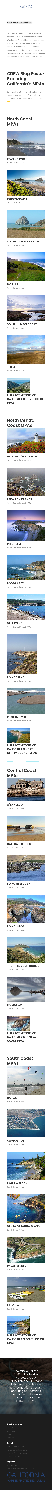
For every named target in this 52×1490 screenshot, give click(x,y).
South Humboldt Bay (22, 324)
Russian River (16, 717)
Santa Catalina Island (23, 1226)
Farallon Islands (19, 499)
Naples (12, 1098)
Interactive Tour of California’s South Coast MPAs (25, 1339)
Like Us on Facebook (15, 1446)
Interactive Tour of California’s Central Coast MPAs (22, 1037)
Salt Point (14, 623)
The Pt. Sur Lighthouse (23, 966)
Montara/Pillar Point (23, 456)
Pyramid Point (17, 199)
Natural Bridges (19, 844)
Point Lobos (15, 926)
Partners (10, 1437)
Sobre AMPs (12, 1465)
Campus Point (17, 1140)
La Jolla (13, 1305)
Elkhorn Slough (18, 883)
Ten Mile (12, 367)
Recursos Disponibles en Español (20, 1468)
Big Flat (12, 284)
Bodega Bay (15, 583)
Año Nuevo (15, 804)
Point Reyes (15, 544)
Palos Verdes (16, 1266)
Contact (10, 1434)
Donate (10, 1427)
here (9, 102)
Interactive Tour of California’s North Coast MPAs (26, 399)
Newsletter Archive (14, 1456)
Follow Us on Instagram (17, 1450)
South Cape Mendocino (24, 241)
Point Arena (15, 677)
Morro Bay (15, 1005)
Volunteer (11, 1431)
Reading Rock (17, 159)
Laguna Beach (17, 1183)
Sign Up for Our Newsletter (18, 1453)
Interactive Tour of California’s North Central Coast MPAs (22, 749)
